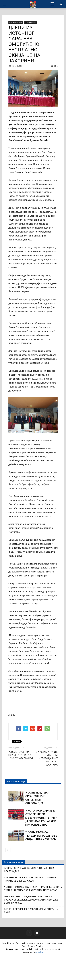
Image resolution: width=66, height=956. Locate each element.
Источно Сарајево (15, 22)
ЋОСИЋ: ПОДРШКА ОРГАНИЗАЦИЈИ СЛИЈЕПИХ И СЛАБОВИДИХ (29, 870)
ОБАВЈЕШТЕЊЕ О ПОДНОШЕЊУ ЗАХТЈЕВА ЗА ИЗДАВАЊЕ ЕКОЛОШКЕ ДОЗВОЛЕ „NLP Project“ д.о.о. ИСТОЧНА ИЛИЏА (31, 899)
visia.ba (39, 952)
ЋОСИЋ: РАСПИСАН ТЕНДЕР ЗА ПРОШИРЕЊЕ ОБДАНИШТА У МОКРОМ (41, 836)
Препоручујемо (30, 22)
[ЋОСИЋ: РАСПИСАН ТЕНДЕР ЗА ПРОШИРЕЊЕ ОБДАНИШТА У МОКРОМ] (16, 836)
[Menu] (52, 4)
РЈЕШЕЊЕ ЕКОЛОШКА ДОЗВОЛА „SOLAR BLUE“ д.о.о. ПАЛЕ (31, 911)
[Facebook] (29, 933)
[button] (61, 4)
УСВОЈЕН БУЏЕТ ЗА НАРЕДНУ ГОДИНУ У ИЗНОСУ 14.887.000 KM (20, 755)
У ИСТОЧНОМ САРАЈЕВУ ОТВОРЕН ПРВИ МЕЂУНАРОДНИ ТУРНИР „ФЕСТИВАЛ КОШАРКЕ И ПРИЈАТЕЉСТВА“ (41, 817)
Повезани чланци (16, 781)
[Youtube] (37, 933)
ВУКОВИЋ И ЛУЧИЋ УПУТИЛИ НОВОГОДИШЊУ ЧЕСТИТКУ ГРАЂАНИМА (47, 758)
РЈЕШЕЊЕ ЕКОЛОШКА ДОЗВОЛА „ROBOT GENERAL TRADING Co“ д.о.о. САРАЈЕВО (30, 879)
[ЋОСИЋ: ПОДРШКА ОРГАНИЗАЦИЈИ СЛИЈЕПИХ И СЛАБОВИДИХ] (16, 796)
